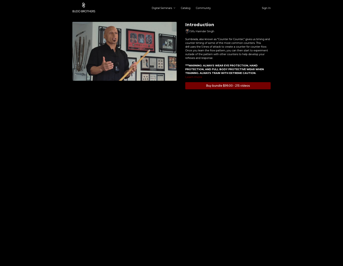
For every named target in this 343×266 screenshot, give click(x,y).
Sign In (266, 8)
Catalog (185, 8)
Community (203, 8)
